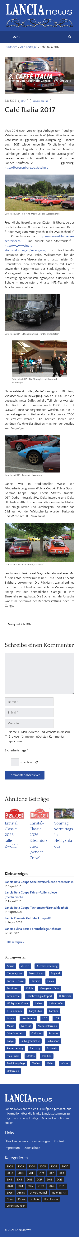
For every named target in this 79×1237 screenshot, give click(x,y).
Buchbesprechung (47, 966)
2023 (41, 1186)
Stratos (30, 1056)
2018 (49, 1179)
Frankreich (13, 988)
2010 (32, 1173)
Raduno (53, 1033)
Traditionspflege (16, 1063)
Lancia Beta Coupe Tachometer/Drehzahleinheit (36, 907)
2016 (29, 1179)
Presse (22, 1199)
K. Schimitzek (14, 1011)
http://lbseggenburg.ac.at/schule (26, 167)
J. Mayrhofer (56, 1003)
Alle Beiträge (28, 47)
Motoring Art (59, 1192)
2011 (41, 1173)
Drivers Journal (40, 101)
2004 (32, 1166)
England (55, 973)
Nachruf (26, 1026)
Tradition (47, 1056)
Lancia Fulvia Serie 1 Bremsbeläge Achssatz (33, 929)
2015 (19, 1179)
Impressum (12, 1148)
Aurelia (25, 966)
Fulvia (29, 988)
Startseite (11, 47)
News (10, 1199)
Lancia (10, 1018)
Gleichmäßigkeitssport (39, 996)
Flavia (50, 981)
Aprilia (10, 966)
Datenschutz (32, 1148)
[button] (69, 37)
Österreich (13, 1071)
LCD (44, 1018)
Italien (38, 1003)
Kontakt (59, 1141)
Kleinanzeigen (41, 1141)
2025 (62, 1186)
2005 (43, 1166)
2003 (21, 1166)
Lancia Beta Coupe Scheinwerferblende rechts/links (39, 882)
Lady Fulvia (35, 1011)
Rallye (10, 1041)
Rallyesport (53, 1041)
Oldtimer (36, 1033)
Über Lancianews (16, 1141)
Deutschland (36, 973)
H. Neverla (65, 996)
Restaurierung (15, 1048)
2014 (9, 1179)
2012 (51, 1173)
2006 (54, 1166)
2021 (20, 1186)
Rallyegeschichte (30, 1041)
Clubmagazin (14, 973)
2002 (10, 1166)
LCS (56, 1018)
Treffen (36, 1063)
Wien (50, 1063)
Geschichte (13, 996)
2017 (23, 101)
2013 (61, 1173)
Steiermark (13, 1056)
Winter (65, 1063)
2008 (10, 1173)
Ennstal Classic (15, 981)
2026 (10, 1192)
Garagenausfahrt (49, 988)
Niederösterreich (47, 1026)
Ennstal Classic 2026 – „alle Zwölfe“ (11, 835)
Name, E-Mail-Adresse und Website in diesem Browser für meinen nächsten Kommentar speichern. (39, 736)
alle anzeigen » (15, 942)
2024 (51, 1186)
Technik (34, 1199)
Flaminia (35, 981)
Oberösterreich (15, 1033)
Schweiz (52, 1048)
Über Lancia (51, 1199)
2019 (59, 1179)
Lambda (53, 1011)
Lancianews (28, 1018)
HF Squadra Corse (17, 1003)
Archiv (21, 1192)
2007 (65, 1166)
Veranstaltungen (16, 1205)
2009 (21, 1173)
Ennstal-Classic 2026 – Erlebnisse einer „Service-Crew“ (39, 840)
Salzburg (35, 1048)
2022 (30, 1186)
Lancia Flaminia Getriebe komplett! (28, 918)
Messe (10, 1026)
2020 (10, 1186)
